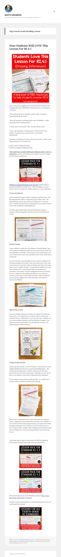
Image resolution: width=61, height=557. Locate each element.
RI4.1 (26, 543)
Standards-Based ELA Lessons (27, 539)
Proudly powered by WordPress (17, 554)
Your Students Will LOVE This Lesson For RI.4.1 (28, 47)
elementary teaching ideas (26, 541)
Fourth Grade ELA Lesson (40, 541)
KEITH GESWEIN (13, 14)
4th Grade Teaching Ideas (43, 539)
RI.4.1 (22, 543)
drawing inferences (14, 541)
